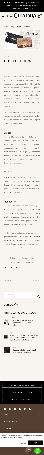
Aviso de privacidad (16, 438)
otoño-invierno (14, 262)
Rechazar (23, 443)
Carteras (13, 258)
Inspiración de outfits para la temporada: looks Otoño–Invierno (24, 322)
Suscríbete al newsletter (22, 400)
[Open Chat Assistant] (29, 450)
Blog (13, 317)
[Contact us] (37, 451)
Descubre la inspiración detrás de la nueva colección (25, 351)
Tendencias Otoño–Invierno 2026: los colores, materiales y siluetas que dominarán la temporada (24, 337)
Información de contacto (22, 385)
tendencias (30, 262)
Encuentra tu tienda (22, 392)
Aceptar (35, 443)
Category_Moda (28, 258)
